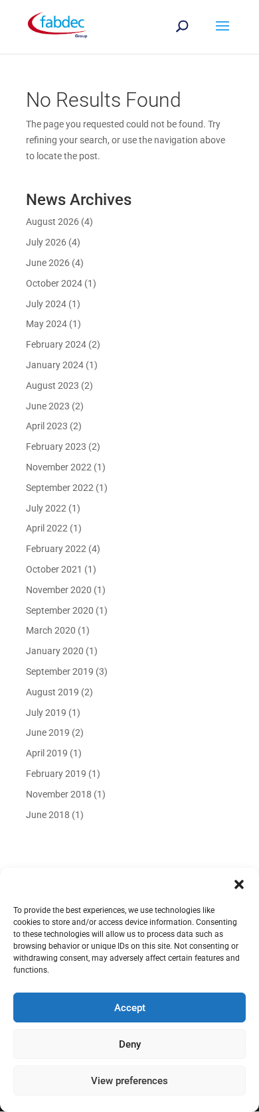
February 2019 (56, 773)
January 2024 (55, 365)
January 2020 (55, 651)
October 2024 (54, 283)
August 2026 (52, 221)
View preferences (129, 1081)
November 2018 (59, 794)
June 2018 (48, 814)
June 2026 (48, 262)
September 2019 (60, 671)
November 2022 (59, 467)
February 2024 (56, 344)
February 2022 (56, 548)
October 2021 (54, 569)
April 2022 (47, 528)
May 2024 (46, 323)
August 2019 (52, 692)
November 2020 (59, 590)
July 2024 (46, 304)
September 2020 (60, 610)
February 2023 (56, 446)
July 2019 (46, 712)
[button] (239, 884)
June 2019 (48, 732)
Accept (129, 1008)
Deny (130, 1044)
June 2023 (48, 406)
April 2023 (47, 426)
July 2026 (46, 242)
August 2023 (52, 385)
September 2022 (60, 487)
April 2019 (47, 753)
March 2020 (51, 630)
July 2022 (46, 508)
